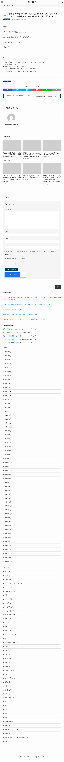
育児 (6, 709)
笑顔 (6, 701)
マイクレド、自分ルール (12, 611)
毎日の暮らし (9, 682)
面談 (6, 741)
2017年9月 (8, 557)
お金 (6, 595)
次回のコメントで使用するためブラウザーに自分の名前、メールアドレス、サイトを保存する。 (31, 251)
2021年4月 (8, 419)
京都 (6, 638)
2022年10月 (8, 367)
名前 (6, 232)
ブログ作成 (8, 603)
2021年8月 (8, 407)
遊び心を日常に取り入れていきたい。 (14, 309)
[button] (7, 90)
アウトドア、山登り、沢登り (13, 583)
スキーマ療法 (9, 599)
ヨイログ (32, 2)
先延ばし (7, 650)
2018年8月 (8, 522)
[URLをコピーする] (56, 90)
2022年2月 (8, 391)
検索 (58, 287)
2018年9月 (8, 518)
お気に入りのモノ (10, 591)
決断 (6, 686)
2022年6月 (8, 379)
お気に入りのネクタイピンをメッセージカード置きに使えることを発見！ (25, 319)
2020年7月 (8, 435)
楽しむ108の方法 (10, 678)
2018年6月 (8, 529)
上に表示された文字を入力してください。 (16, 258)
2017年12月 (8, 553)
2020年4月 (8, 446)
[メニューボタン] (2, 2)
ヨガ (6, 626)
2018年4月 (8, 537)
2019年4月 (8, 490)
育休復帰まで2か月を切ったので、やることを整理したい (20, 314)
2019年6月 (8, 486)
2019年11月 (8, 466)
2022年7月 (8, 375)
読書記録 (7, 725)
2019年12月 (8, 462)
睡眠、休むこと (9, 697)
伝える (7, 646)
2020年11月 (8, 423)
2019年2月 (8, 498)
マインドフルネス (10, 615)
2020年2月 (8, 454)
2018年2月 (8, 545)
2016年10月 (8, 561)
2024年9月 (8, 356)
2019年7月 (8, 482)
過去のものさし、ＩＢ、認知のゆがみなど (17, 737)
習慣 (6, 705)
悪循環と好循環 (9, 670)
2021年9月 (8, 403)
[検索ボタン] (62, 2)
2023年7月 (8, 360)
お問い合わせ (40, 756)
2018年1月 (8, 549)
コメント (8, 209)
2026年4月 (8, 352)
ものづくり (8, 622)
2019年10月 (8, 470)
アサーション (9, 587)
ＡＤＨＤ (7, 571)
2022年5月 (8, 383)
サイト (6, 245)
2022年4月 (8, 387)
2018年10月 (8, 514)
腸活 (6, 713)
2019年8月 (8, 478)
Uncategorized (9, 579)
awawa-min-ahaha (11, 124)
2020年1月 (8, 458)
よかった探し (7, 19)
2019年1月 (8, 502)
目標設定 (7, 694)
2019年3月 (8, 494)
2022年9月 (8, 371)
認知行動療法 (9, 721)
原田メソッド (9, 654)
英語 (6, 717)
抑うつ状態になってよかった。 (12, 329)
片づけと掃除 (9, 690)
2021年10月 (8, 399)
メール (7, 238)
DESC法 (7, 575)
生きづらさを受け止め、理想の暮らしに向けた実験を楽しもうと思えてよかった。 (27, 304)
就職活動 (7, 666)
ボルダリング (9, 607)
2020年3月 (8, 450)
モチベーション (9, 619)
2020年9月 (8, 431)
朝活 (6, 674)
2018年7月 (8, 525)
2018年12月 (8, 506)
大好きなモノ (9, 658)
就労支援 (7, 662)
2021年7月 (8, 411)
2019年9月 (8, 474)
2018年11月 (8, 510)
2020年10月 (8, 427)
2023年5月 (8, 363)
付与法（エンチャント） (12, 642)
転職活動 (7, 733)
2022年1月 (8, 395)
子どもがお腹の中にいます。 (11, 336)
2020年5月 (8, 442)
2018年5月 (8, 533)
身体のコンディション (11, 729)
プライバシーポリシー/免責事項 (28, 756)
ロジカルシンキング (11, 634)
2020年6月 (8, 439)
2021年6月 (8, 415)
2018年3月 (8, 541)
